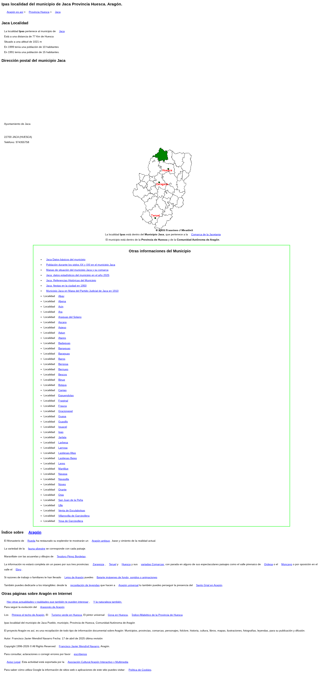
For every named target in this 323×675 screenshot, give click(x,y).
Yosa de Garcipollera (70, 520)
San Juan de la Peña (70, 499)
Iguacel (62, 426)
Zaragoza (98, 564)
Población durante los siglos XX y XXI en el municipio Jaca (80, 264)
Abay (61, 296)
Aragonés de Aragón (52, 607)
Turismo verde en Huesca (66, 614)
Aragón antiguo (101, 540)
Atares (62, 337)
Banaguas (64, 348)
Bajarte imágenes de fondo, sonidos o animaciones (127, 577)
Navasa (62, 473)
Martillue (63, 468)
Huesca (126, 564)
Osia (61, 494)
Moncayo (286, 564)
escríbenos (80, 654)
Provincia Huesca (39, 11)
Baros (61, 358)
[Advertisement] (161, 92)
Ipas (60, 432)
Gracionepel (65, 411)
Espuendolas (66, 395)
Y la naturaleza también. (107, 601)
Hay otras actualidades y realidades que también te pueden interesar (47, 601)
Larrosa (62, 447)
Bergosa (63, 364)
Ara (60, 311)
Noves (62, 484)
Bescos (62, 374)
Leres (61, 463)
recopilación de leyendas (85, 585)
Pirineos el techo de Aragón (28, 614)
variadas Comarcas (152, 564)
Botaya (62, 384)
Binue (61, 379)
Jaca (58, 11)
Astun (61, 332)
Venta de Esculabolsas (71, 510)
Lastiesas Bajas (67, 458)
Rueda (31, 540)
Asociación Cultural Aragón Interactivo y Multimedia (98, 661)
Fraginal (63, 400)
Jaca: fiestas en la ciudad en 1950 (66, 285)
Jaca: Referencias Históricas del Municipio (71, 280)
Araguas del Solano (69, 316)
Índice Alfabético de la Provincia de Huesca (157, 614)
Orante (62, 489)
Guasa (62, 416)
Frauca (62, 405)
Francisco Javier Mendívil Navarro (79, 646)
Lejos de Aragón (74, 577)
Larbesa (63, 442)
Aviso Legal (13, 661)
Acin (60, 306)
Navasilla (63, 479)
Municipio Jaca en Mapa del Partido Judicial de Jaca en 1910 (82, 290)
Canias (62, 390)
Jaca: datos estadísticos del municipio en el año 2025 (77, 275)
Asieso (62, 327)
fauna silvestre (36, 548)
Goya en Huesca (118, 614)
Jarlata (62, 437)
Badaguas (64, 343)
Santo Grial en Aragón (209, 585)
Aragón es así (15, 11)
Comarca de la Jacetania (206, 234)
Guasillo (63, 421)
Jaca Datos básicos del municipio (65, 259)
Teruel (112, 564)
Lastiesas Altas (67, 452)
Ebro (18, 569)
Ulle (60, 505)
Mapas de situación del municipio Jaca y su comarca (77, 269)
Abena (62, 301)
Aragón (34, 532)
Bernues (63, 369)
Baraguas (64, 353)
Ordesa (268, 564)
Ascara (62, 322)
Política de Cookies (140, 669)
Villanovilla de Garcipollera (74, 515)
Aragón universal (129, 585)
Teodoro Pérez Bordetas (71, 556)
